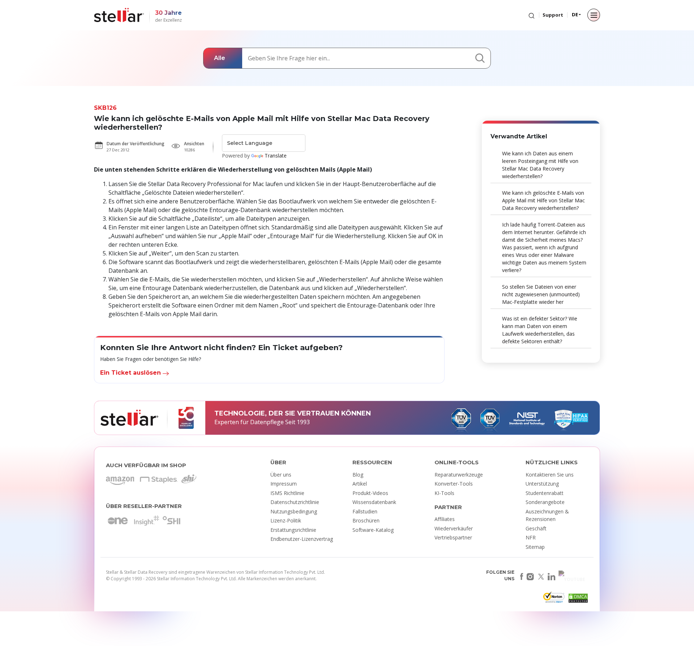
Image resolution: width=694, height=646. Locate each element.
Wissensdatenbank (374, 502)
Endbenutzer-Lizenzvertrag (301, 538)
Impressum (283, 483)
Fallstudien (364, 511)
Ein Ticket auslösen (131, 372)
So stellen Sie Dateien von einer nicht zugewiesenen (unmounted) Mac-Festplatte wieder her (541, 294)
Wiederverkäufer (453, 528)
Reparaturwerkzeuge (458, 474)
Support (553, 15)
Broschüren (366, 520)
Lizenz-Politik (285, 520)
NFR (531, 537)
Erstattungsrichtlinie (293, 529)
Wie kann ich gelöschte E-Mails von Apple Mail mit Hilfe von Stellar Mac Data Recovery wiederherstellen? (543, 200)
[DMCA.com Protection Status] (577, 599)
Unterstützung (542, 483)
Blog (357, 474)
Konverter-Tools (453, 483)
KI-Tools (444, 493)
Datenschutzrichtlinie (294, 502)
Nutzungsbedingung (293, 511)
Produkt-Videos (370, 493)
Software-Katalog (373, 529)
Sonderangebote (545, 502)
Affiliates (444, 519)
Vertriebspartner (453, 537)
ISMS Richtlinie (287, 493)
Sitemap (535, 546)
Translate (276, 155)
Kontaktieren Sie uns (550, 474)
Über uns (280, 474)
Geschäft (536, 528)
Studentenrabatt (545, 493)
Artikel (359, 483)
